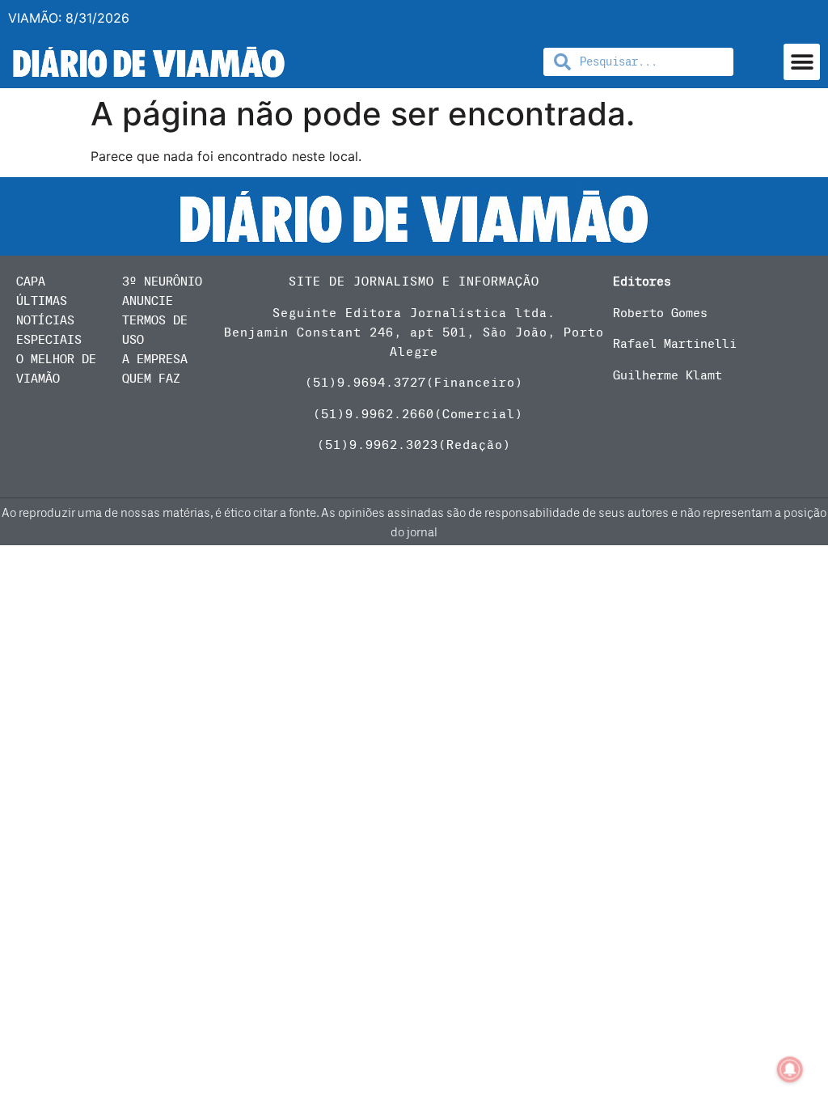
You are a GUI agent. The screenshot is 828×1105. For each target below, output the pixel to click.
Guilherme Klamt (667, 375)
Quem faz (151, 378)
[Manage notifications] (790, 1069)
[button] (802, 62)
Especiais (49, 339)
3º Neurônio (162, 281)
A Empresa (155, 359)
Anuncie (147, 301)
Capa (30, 281)
